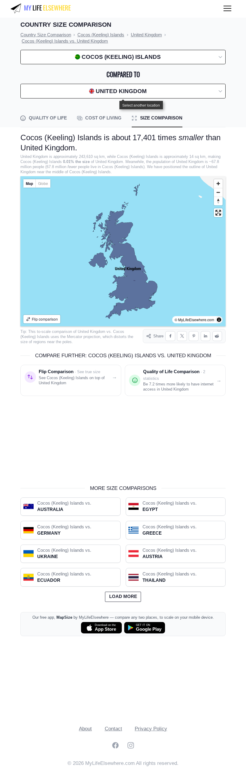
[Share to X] (182, 336)
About (85, 729)
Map (29, 183)
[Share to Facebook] (170, 336)
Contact (113, 729)
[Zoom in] (218, 183)
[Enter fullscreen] (218, 212)
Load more (123, 596)
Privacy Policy (151, 729)
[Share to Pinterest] (194, 336)
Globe (43, 183)
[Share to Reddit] (217, 336)
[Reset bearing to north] (218, 201)
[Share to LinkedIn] (206, 336)
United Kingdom (91, 331)
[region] (123, 251)
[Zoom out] (218, 192)
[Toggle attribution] (219, 319)
